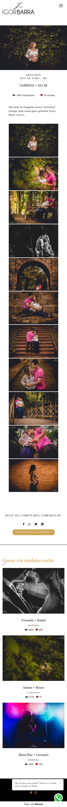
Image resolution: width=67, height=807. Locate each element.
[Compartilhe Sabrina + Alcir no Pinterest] (42, 524)
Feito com (33, 804)
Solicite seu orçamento (33, 532)
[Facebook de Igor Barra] (31, 792)
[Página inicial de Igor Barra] (18, 9)
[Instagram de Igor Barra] (35, 792)
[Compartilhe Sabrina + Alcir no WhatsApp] (29, 524)
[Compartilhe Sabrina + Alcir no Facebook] (24, 524)
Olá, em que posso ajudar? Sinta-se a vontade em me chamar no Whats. (36, 784)
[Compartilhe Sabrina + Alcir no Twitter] (36, 524)
